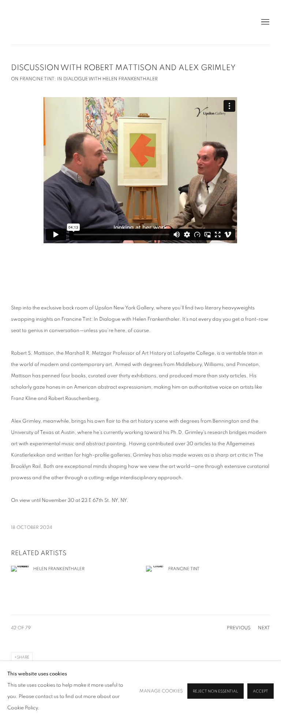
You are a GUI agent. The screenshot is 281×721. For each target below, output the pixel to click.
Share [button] (23, 657)
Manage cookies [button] (161, 691)
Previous (239, 628)
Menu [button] (264, 22)
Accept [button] (260, 691)
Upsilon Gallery (47, 22)
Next (264, 628)
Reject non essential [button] (215, 691)
